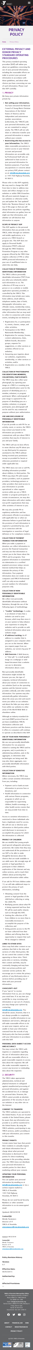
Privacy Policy (16, 1331)
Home (4, 42)
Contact (8, 1327)
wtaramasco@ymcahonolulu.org (15, 1227)
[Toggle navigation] (29, 2)
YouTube (19, 1314)
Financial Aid (17, 1323)
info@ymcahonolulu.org (18, 1301)
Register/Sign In (21, 1327)
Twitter (14, 1314)
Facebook (8, 1314)
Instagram (25, 1314)
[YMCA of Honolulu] (6, 3)
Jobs (27, 1323)
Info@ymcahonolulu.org (20, 173)
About (6, 1323)
